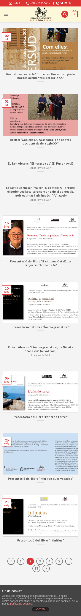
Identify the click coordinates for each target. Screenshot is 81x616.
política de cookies (21, 603)
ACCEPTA (40, 609)
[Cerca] (64, 14)
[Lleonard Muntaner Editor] (41, 14)
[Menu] (5, 14)
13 (36, 568)
